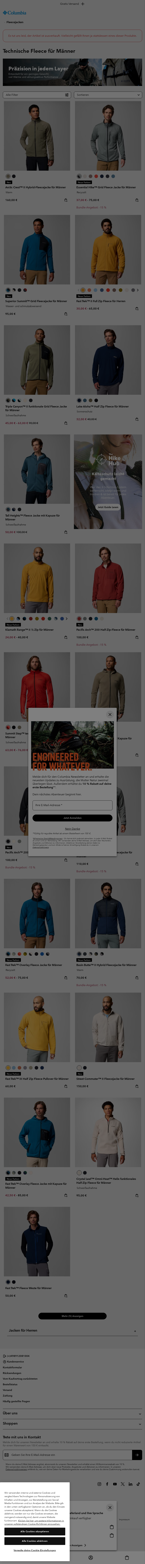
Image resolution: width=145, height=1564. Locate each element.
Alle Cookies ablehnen (35, 1540)
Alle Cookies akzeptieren (35, 1531)
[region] (35, 1521)
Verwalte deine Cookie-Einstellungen (35, 1550)
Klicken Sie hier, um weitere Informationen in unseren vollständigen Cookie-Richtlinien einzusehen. (34, 1522)
